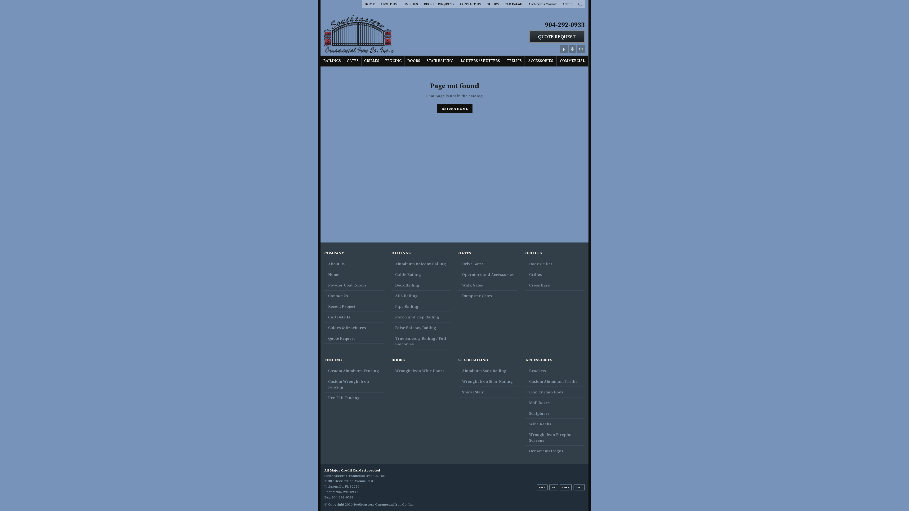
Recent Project (341, 306)
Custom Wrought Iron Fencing (348, 384)
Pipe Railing (406, 306)
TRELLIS (514, 60)
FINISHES (410, 4)
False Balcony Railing (415, 327)
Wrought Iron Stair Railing (487, 381)
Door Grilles (541, 263)
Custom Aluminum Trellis (553, 381)
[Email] (581, 49)
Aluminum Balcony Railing (420, 263)
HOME (370, 4)
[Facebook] (564, 49)
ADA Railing (406, 295)
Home (333, 274)
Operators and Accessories (488, 274)
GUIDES (492, 4)
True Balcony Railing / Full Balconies (420, 341)
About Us (336, 263)
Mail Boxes (539, 402)
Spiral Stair (473, 392)
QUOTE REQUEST (557, 36)
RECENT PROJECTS (439, 4)
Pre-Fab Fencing (344, 397)
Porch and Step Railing (417, 317)
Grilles (535, 274)
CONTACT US (470, 4)
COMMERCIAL (572, 60)
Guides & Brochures (347, 327)
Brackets (537, 370)
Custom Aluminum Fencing (353, 370)
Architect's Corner (542, 4)
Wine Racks (540, 424)
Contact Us (338, 295)
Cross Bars (539, 285)
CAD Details (513, 4)
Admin (567, 4)
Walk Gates (472, 285)
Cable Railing (408, 274)
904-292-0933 (565, 24)
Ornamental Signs (546, 451)
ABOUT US (388, 4)
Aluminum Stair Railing (484, 370)
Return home (454, 108)
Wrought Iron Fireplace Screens (552, 437)
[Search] (580, 4)
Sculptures (539, 413)
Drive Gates (473, 263)
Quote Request (341, 338)
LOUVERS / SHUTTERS (480, 60)
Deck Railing (407, 285)
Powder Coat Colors (347, 285)
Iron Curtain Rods (546, 392)
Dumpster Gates (477, 295)
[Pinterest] (572, 49)
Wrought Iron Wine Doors (419, 370)
